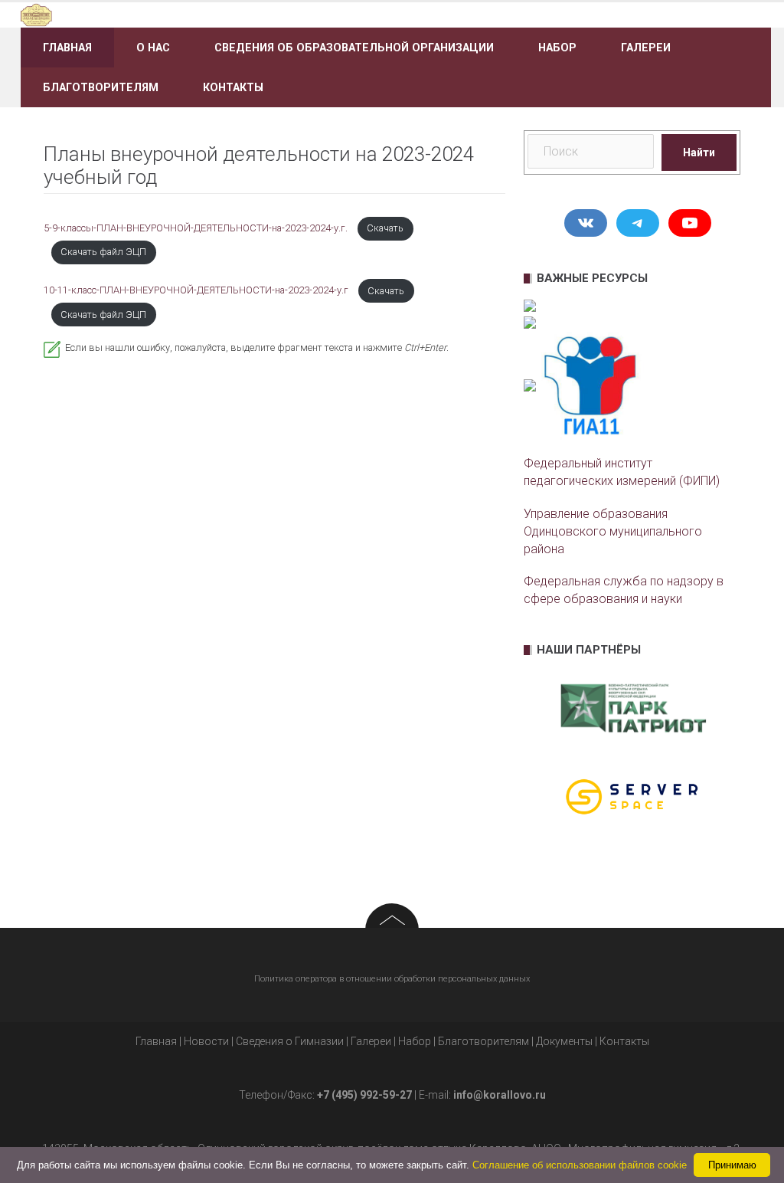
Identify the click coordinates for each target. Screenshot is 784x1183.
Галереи (646, 47)
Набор (557, 47)
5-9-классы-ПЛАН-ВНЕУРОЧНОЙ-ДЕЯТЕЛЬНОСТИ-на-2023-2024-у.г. (197, 228)
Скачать (385, 228)
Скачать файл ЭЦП (103, 251)
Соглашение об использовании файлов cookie (579, 1165)
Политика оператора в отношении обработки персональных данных (392, 979)
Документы (564, 1041)
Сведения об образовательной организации (354, 47)
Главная (67, 47)
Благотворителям (100, 87)
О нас (153, 47)
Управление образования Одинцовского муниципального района (613, 531)
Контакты (233, 87)
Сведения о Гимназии (290, 1041)
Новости (206, 1041)
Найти (699, 152)
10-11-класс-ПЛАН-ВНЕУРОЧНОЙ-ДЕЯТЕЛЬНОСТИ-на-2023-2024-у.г (197, 291)
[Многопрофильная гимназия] (138, 14)
